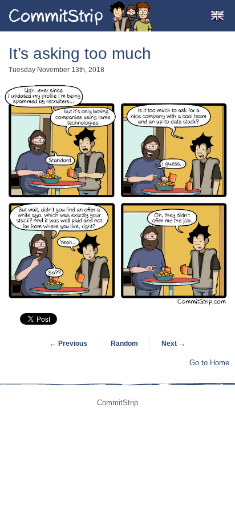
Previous (68, 344)
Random (124, 344)
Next (173, 344)
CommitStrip (81, 15)
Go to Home (209, 362)
